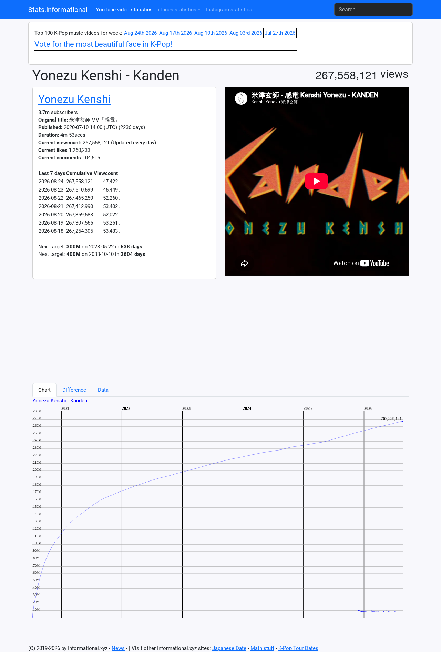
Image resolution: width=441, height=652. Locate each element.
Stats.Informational (58, 10)
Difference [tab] (74, 390)
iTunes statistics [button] (177, 10)
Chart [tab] (44, 390)
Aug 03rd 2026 (245, 33)
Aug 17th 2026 (175, 33)
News (118, 648)
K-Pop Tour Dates (298, 648)
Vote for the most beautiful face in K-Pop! (103, 44)
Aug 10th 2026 (210, 33)
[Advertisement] (220, 327)
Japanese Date (229, 648)
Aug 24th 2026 (140, 33)
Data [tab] (103, 390)
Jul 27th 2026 (280, 33)
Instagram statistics (229, 10)
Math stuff (262, 648)
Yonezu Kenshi (74, 99)
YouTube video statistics (124, 10)
